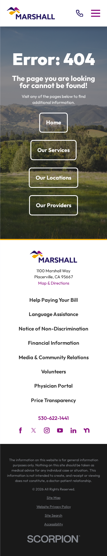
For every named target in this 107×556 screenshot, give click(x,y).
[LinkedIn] (73, 430)
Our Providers (53, 205)
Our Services (53, 150)
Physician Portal (53, 385)
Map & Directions (53, 283)
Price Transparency (53, 400)
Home (53, 122)
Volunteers (53, 371)
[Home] (31, 13)
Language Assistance (53, 314)
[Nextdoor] (86, 430)
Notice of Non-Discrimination (53, 328)
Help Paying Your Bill (53, 300)
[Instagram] (47, 430)
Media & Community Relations (54, 357)
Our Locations (53, 177)
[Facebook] (20, 430)
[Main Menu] (95, 13)
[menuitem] (53, 497)
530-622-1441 (53, 418)
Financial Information (53, 343)
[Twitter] (33, 430)
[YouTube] (60, 430)
